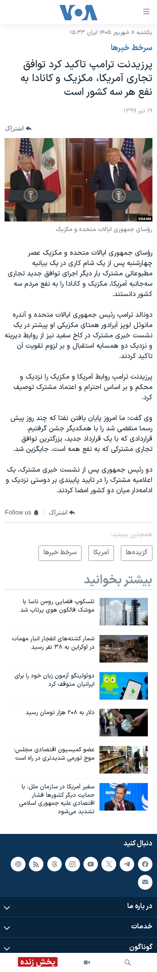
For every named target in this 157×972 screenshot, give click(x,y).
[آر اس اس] (36, 864)
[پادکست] (18, 864)
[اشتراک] (145, 882)
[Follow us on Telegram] (127, 864)
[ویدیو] (86, 962)
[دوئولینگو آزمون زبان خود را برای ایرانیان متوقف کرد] (123, 686)
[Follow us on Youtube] (90, 864)
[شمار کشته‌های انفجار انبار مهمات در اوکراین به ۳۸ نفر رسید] (123, 649)
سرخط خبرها (131, 48)
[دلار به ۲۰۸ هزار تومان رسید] (123, 722)
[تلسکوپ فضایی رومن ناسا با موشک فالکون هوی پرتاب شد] (123, 611)
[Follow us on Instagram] (72, 864)
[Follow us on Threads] (54, 864)
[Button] (18, 128)
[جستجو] (127, 962)
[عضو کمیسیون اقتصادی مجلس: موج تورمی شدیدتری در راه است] (123, 759)
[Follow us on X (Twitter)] (108, 864)
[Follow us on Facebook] (145, 864)
